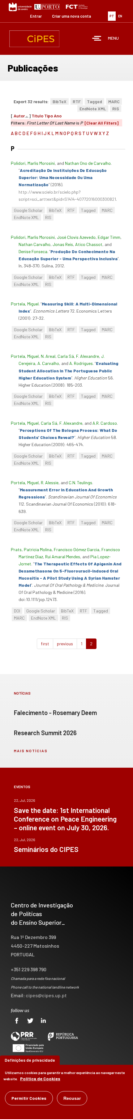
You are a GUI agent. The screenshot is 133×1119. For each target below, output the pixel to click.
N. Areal (48, 356)
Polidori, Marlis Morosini (33, 163)
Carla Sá (66, 356)
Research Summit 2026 (45, 732)
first (45, 643)
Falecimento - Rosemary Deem (55, 712)
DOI (17, 610)
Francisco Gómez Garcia (76, 549)
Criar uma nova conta (71, 16)
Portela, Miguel (25, 303)
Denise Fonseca (33, 251)
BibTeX (59, 101)
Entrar (36, 16)
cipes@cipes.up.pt (46, 995)
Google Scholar (28, 210)
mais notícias (31, 750)
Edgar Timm (109, 237)
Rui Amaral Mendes (62, 556)
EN (120, 16)
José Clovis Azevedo (76, 237)
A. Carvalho (48, 363)
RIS (115, 108)
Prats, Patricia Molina (31, 549)
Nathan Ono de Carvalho (88, 163)
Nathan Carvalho (34, 244)
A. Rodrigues (81, 363)
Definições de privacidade (30, 1060)
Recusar (72, 1098)
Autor (19, 115)
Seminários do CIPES (46, 849)
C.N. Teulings (80, 482)
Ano (58, 115)
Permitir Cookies (28, 1098)
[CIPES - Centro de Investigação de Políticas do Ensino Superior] (34, 38)
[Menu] (97, 38)
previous (65, 643)
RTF (77, 101)
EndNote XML (92, 108)
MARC (114, 101)
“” (63, 177)
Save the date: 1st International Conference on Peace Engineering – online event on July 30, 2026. (65, 819)
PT (111, 16)
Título (37, 115)
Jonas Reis (63, 244)
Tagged (94, 101)
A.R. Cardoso (104, 423)
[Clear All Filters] (101, 122)
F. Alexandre (87, 356)
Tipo (48, 115)
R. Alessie (49, 482)
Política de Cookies (40, 1078)
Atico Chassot (88, 244)
